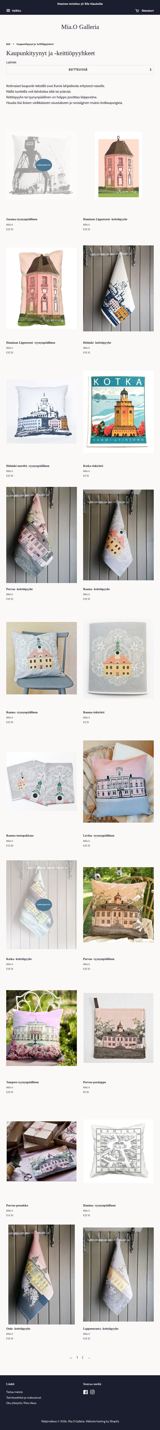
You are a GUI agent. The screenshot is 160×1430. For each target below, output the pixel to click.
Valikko (16, 10)
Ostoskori (147, 10)
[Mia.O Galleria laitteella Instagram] (92, 1393)
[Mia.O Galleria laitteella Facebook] (85, 1393)
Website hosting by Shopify (102, 1421)
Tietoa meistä (14, 1392)
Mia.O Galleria (80, 26)
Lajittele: (11, 62)
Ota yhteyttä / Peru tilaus (21, 1403)
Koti (8, 44)
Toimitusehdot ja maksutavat (23, 1397)
